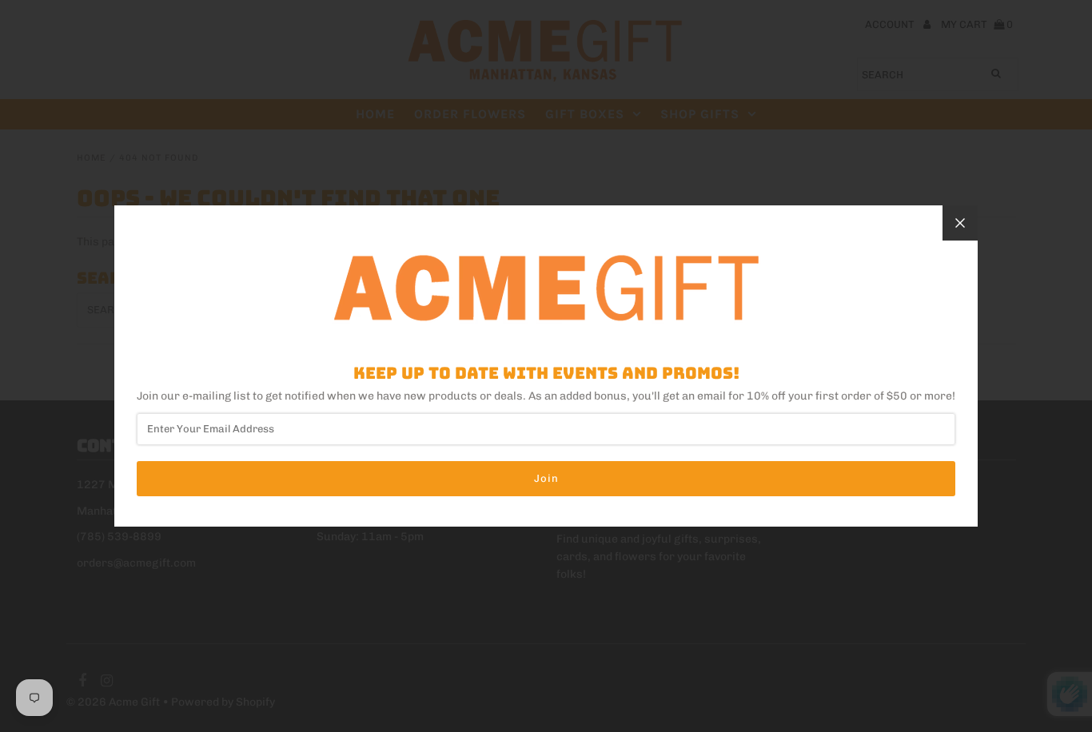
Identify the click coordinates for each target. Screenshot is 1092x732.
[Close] (960, 223)
